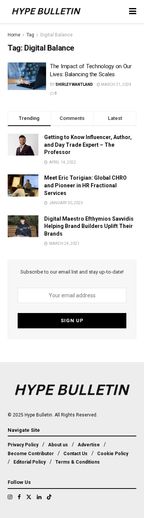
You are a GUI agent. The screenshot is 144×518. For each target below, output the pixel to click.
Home (14, 35)
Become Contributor (31, 453)
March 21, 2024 (115, 84)
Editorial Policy (29, 462)
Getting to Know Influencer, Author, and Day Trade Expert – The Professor (88, 144)
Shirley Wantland (74, 84)
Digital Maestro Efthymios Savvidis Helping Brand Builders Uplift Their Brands (89, 226)
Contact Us (75, 453)
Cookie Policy (112, 453)
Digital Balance (56, 35)
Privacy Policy (23, 445)
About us (58, 445)
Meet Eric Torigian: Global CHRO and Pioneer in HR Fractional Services (85, 185)
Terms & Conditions (77, 462)
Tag (30, 35)
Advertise (89, 445)
